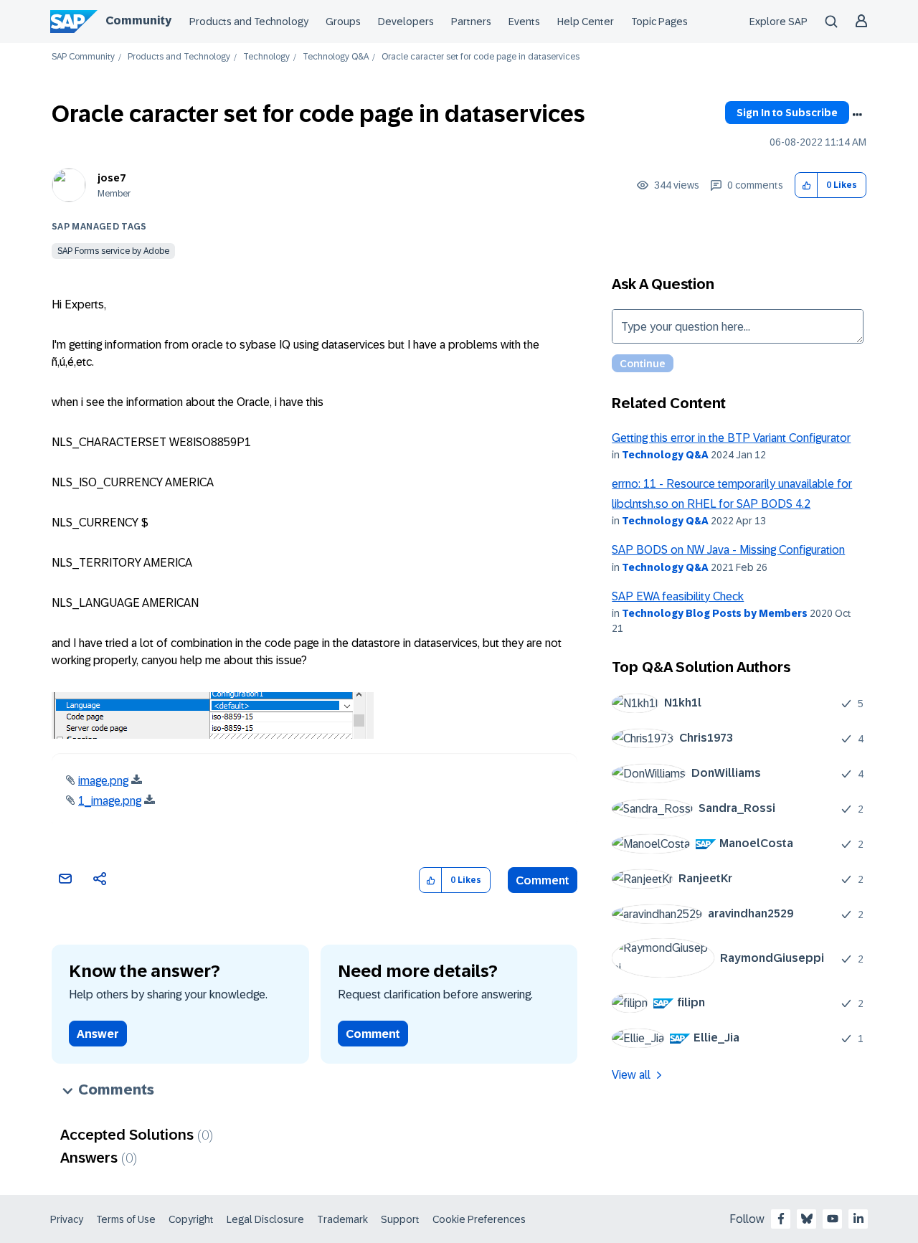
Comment (542, 880)
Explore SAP (778, 21)
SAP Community (83, 57)
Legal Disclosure (265, 1219)
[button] (806, 185)
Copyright (191, 1219)
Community (138, 20)
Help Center (585, 21)
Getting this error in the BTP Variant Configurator (731, 438)
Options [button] (857, 114)
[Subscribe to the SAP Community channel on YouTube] (832, 1218)
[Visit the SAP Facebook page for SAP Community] (781, 1218)
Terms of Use (126, 1219)
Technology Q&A (336, 57)
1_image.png (109, 801)
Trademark (342, 1219)
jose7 (112, 178)
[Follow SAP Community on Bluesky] (807, 1218)
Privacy (66, 1219)
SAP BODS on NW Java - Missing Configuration (728, 550)
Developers (406, 21)
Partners (471, 21)
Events (524, 21)
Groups (343, 21)
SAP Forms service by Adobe (113, 251)
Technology (266, 57)
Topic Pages (659, 21)
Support (400, 1219)
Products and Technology (248, 21)
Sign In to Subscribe (787, 112)
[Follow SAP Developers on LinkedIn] (858, 1218)
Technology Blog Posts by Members (715, 613)
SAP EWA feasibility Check (678, 596)
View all (631, 1075)
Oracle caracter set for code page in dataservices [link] (480, 57)
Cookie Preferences (479, 1219)
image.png (103, 781)
